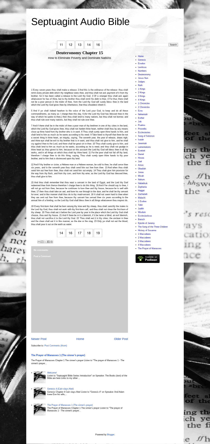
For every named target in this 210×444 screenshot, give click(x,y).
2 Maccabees (144, 237)
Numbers (142, 71)
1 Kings (141, 89)
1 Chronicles (144, 103)
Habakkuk (142, 183)
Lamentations (144, 147)
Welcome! (52, 372)
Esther (141, 118)
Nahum (141, 179)
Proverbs (142, 129)
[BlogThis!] (42, 241)
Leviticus (142, 67)
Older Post (121, 339)
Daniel (141, 154)
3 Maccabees (144, 241)
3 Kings (141, 96)
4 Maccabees (144, 245)
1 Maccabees (144, 234)
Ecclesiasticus (145, 216)
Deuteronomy (144, 74)
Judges (141, 81)
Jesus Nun (143, 78)
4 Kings (141, 99)
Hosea (141, 158)
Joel (140, 161)
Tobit (140, 205)
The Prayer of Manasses (149, 248)
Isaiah (141, 139)
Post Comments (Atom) (55, 345)
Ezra (140, 110)
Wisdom (142, 212)
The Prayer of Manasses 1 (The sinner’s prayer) (58, 355)
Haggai (141, 190)
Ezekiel (141, 150)
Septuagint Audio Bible (80, 21)
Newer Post (38, 339)
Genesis (142, 60)
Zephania (142, 187)
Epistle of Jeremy (146, 223)
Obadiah (142, 168)
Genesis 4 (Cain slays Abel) (60, 389)
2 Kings (141, 92)
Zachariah (142, 194)
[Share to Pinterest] (51, 241)
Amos (141, 165)
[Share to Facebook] (48, 241)
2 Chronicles (144, 107)
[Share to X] (45, 241)
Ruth (140, 85)
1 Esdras (142, 201)
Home (80, 339)
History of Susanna (147, 230)
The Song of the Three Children (153, 227)
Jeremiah (142, 143)
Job (139, 121)
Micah (141, 176)
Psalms (141, 125)
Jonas (141, 172)
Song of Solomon (146, 136)
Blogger (110, 434)
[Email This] (39, 241)
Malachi (141, 197)
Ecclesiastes (144, 132)
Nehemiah (142, 114)
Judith (141, 208)
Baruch (141, 219)
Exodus (141, 63)
